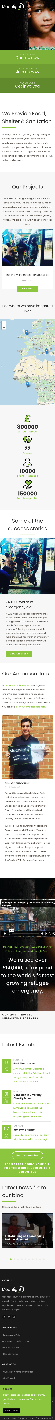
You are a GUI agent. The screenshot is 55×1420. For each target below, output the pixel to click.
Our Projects (9, 1378)
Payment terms (27, 1418)
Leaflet (52, 404)
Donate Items (10, 1353)
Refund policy (44, 1418)
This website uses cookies (16, 1394)
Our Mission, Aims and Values (18, 1371)
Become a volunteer (27, 1155)
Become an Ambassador (16, 1341)
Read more (28, 288)
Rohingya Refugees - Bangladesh (27, 275)
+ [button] (4, 323)
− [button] (4, 327)
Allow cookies (11, 1410)
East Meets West (24, 1063)
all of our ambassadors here (30, 706)
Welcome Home (24, 1129)
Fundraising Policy (12, 1334)
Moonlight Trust (40, 951)
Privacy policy (10, 1418)
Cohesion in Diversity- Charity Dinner (28, 1096)
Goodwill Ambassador (17, 685)
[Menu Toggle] (51, 5)
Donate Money (11, 1347)
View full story (19, 654)
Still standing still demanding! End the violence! (25, 1237)
